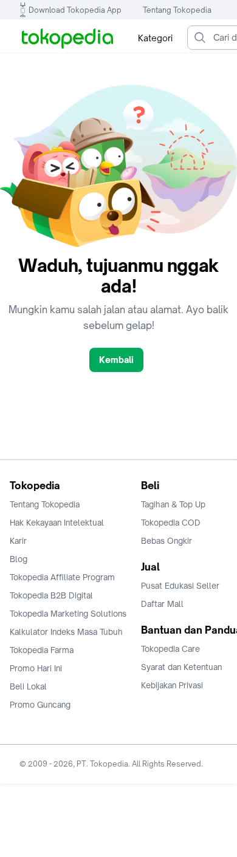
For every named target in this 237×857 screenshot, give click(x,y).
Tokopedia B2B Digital (51, 595)
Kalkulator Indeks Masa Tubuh (66, 632)
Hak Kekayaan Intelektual (57, 522)
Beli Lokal (28, 686)
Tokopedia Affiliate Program (62, 577)
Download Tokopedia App (75, 10)
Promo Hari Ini (36, 668)
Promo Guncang (40, 705)
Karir (18, 541)
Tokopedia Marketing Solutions (68, 613)
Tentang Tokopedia (177, 10)
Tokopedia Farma (42, 650)
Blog (18, 559)
